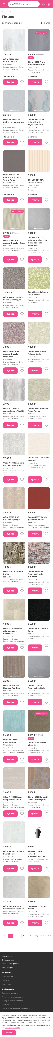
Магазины (6, 984)
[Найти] (37, 4)
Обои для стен (8, 960)
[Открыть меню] (4, 4)
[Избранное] (43, 4)
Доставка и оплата (10, 993)
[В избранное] (22, 82)
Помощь (5, 1004)
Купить (10, 82)
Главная (5, 12)
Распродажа (7, 956)
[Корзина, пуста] (48, 4)
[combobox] (21, 4)
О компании (7, 977)
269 (24, 936)
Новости (5, 980)
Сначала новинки (12, 23)
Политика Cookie (12, 1027)
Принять (9, 1033)
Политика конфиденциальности (16, 1008)
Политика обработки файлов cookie (17, 1012)
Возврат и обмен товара (12, 1001)
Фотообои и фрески (10, 964)
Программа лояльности (12, 997)
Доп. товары (7, 968)
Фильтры (46, 23)
